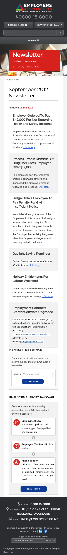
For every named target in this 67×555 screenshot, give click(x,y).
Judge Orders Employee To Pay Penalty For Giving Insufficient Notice (32, 202)
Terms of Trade (28, 531)
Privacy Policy (51, 527)
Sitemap (11, 527)
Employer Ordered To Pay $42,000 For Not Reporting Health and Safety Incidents (32, 120)
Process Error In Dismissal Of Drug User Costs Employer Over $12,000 (33, 163)
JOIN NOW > (34, 489)
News (16, 79)
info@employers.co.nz (32, 341)
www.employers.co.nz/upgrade (32, 334)
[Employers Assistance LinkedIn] (40, 531)
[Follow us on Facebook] (45, 531)
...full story (29, 147)
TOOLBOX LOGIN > (18, 25)
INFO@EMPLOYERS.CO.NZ (39, 519)
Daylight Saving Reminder (31, 253)
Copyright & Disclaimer (30, 527)
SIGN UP (50, 540)
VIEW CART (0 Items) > (49, 25)
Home (9, 79)
